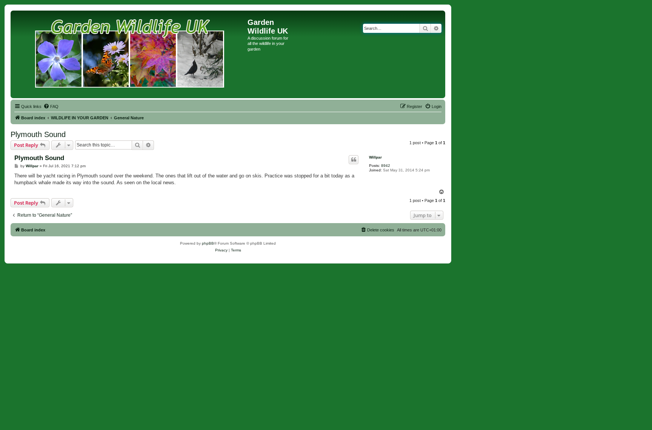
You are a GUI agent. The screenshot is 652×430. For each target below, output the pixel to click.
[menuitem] (50, 106)
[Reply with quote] (353, 159)
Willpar (375, 157)
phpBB (208, 243)
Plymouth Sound (38, 134)
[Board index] (130, 54)
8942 (385, 165)
